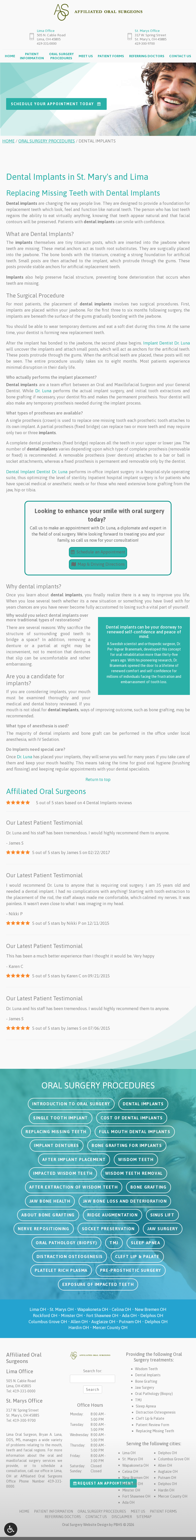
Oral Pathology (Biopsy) (154, 1394)
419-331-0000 (46, 43)
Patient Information (53, 1511)
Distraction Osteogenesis (156, 1412)
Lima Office (46, 31)
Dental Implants (148, 1375)
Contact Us (180, 56)
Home (10, 56)
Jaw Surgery (144, 1387)
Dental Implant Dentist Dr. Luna (36, 471)
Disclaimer (122, 1517)
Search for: (92, 1371)
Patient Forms (111, 56)
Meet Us (86, 56)
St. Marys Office (147, 31)
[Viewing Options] (11, 1529)
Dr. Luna (43, 390)
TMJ (138, 1400)
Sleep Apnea (146, 1406)
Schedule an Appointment (100, 551)
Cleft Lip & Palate (150, 1418)
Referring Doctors (146, 56)
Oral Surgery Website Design (85, 1525)
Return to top (98, 779)
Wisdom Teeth (146, 1369)
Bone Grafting (146, 1381)
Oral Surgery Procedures (46, 141)
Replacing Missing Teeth (155, 1431)
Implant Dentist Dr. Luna (166, 343)
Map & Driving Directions (101, 564)
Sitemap (144, 1517)
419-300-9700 (145, 43)
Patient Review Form (152, 1425)
